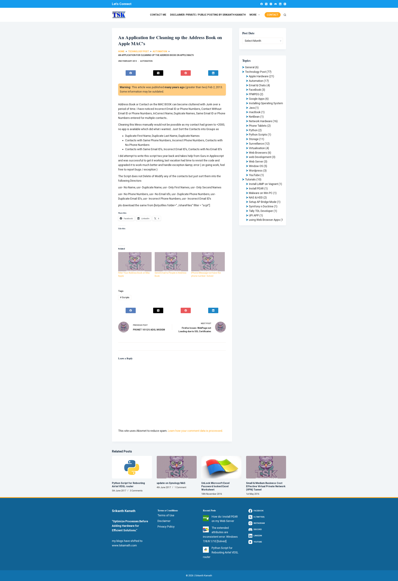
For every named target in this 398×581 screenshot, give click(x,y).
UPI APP (254, 215)
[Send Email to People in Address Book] (171, 261)
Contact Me (158, 14)
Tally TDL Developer (261, 211)
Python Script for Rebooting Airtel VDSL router (128, 485)
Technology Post (255, 71)
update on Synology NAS (171, 483)
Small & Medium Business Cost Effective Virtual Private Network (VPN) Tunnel (265, 486)
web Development (260, 157)
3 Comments (136, 490)
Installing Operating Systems (267, 103)
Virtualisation (257, 148)
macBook (255, 112)
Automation (146, 61)
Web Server (256, 161)
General (250, 67)
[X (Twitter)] (266, 4)
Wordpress (256, 170)
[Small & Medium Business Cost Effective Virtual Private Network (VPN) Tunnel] (266, 467)
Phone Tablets (258, 125)
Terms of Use (165, 515)
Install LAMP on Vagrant (263, 184)
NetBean (254, 116)
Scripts (124, 297)
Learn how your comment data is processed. (195, 430)
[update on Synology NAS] (177, 467)
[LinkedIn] (280, 4)
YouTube (254, 175)
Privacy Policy (166, 526)
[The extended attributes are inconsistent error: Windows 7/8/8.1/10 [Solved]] (206, 529)
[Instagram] (271, 4)
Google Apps (257, 98)
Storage (254, 139)
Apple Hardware (258, 76)
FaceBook (255, 89)
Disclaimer (164, 521)
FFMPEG (254, 94)
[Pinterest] (185, 73)
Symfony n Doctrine (261, 206)
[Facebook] (261, 4)
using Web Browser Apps (264, 219)
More (253, 14)
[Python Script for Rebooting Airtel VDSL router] (132, 467)
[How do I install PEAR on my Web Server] (206, 518)
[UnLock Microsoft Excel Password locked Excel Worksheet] (221, 467)
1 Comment (180, 487)
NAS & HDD (256, 197)
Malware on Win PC (261, 193)
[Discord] (275, 4)
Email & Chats (257, 85)
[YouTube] (285, 4)
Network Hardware (260, 121)
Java (252, 107)
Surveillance (256, 143)
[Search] (285, 15)
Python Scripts (258, 134)
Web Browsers (258, 152)
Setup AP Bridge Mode (262, 201)
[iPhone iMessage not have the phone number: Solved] (208, 261)
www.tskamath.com (124, 545)
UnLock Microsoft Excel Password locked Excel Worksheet (215, 486)
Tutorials (250, 179)
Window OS (256, 166)
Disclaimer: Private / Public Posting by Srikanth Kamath (208, 14)
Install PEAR (256, 188)
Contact (272, 14)
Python (253, 130)
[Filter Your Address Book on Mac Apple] (135, 261)
